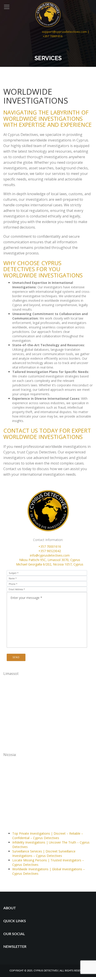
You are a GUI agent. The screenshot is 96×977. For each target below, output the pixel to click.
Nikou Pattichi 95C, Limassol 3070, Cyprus (49, 560)
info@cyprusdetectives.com (50, 555)
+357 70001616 (49, 546)
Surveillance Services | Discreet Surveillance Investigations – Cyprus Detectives (43, 853)
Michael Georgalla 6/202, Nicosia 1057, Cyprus (49, 564)
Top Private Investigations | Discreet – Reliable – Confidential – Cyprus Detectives (47, 835)
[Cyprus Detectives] (48, 14)
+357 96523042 (49, 551)
